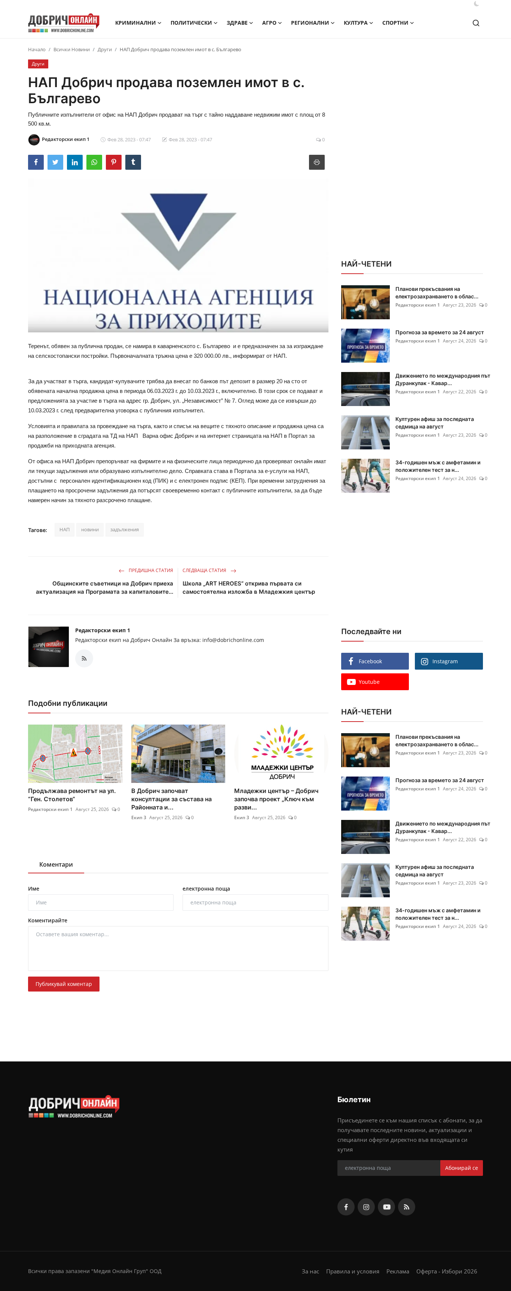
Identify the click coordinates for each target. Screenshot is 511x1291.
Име (33, 888)
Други (105, 49)
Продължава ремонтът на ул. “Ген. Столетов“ (72, 795)
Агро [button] (269, 22)
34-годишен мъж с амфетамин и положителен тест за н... (437, 466)
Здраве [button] (237, 22)
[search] (476, 23)
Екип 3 (138, 817)
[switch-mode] (476, 3)
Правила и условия (352, 1271)
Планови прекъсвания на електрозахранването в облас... (436, 292)
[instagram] (366, 1206)
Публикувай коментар (64, 983)
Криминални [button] (135, 22)
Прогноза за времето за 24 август (439, 332)
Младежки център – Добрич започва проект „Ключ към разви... (276, 799)
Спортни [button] (395, 22)
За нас (310, 1271)
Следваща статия (205, 570)
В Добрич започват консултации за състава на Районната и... (171, 799)
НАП (64, 529)
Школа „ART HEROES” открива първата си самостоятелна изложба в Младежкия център (249, 587)
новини (90, 529)
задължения (124, 529)
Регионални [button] (310, 22)
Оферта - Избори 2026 (446, 1271)
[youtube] (386, 1206)
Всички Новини (71, 49)
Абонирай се (461, 1167)
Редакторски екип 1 (102, 630)
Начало (37, 49)
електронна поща (206, 888)
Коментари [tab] (56, 864)
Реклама (397, 1271)
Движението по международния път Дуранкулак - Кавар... (442, 379)
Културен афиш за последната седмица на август (434, 423)
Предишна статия (150, 570)
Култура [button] (356, 22)
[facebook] (346, 1206)
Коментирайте (47, 920)
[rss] (406, 1206)
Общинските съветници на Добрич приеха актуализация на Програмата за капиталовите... (104, 587)
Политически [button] (191, 22)
